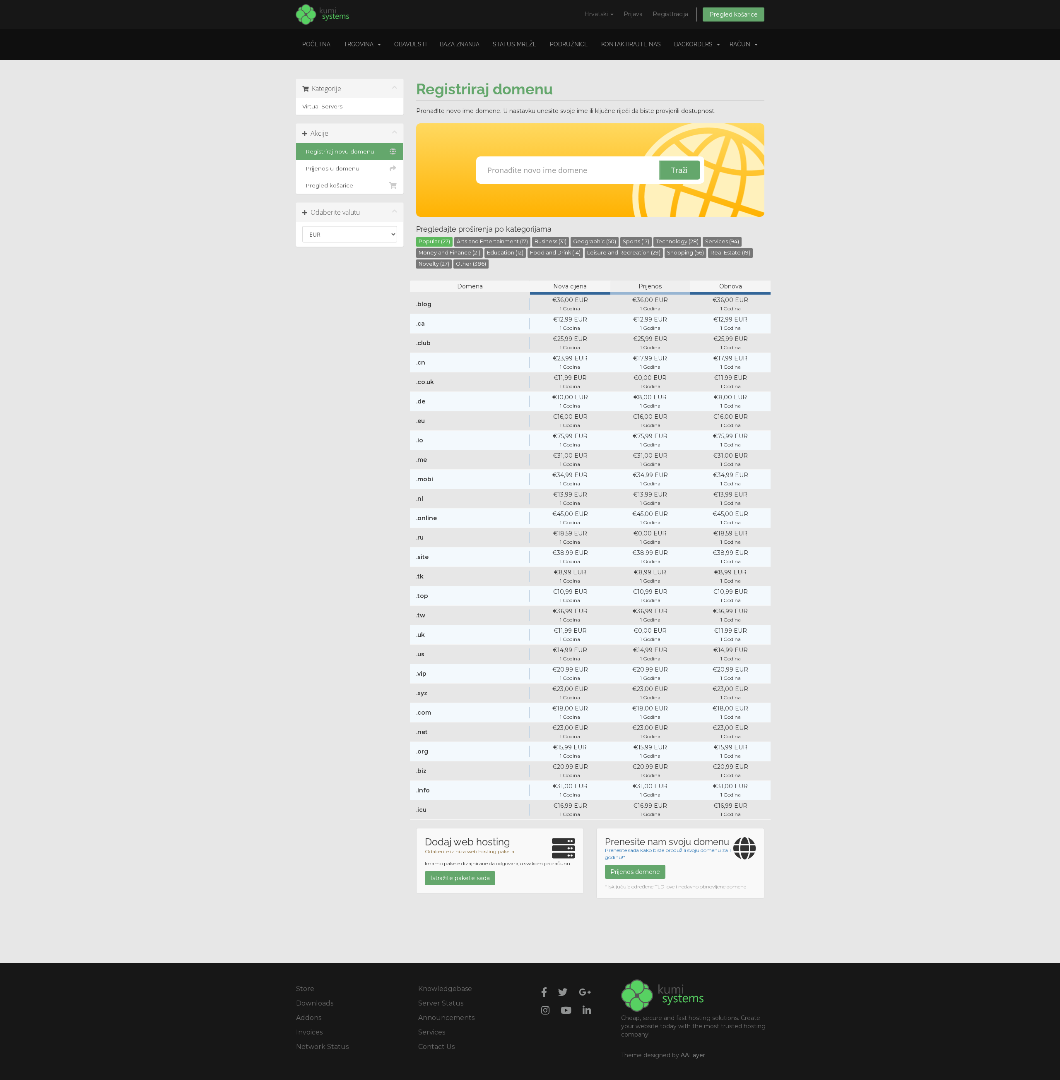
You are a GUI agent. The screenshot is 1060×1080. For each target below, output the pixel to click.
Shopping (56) (685, 253)
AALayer (693, 1055)
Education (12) (505, 253)
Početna (316, 44)
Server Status (440, 1003)
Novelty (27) (434, 264)
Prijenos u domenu (330, 168)
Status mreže (515, 44)
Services (431, 1032)
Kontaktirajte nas (631, 44)
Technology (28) (677, 241)
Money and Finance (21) (449, 253)
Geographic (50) (594, 241)
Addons (308, 1018)
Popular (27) (434, 241)
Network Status (322, 1047)
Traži (679, 170)
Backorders (695, 44)
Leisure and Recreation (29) (623, 253)
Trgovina (360, 44)
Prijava (633, 14)
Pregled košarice (733, 14)
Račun (742, 44)
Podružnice (569, 44)
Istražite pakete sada (460, 878)
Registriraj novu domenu (338, 151)
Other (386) (471, 264)
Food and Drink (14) (555, 253)
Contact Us (436, 1047)
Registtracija (670, 14)
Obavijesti (410, 44)
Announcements (446, 1018)
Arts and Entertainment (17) (492, 241)
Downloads (314, 1003)
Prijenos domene (635, 872)
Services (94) (722, 241)
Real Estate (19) (730, 253)
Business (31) (550, 241)
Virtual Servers (322, 106)
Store (305, 989)
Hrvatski (597, 14)
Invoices (309, 1032)
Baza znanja (459, 44)
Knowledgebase (445, 989)
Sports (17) (636, 241)
